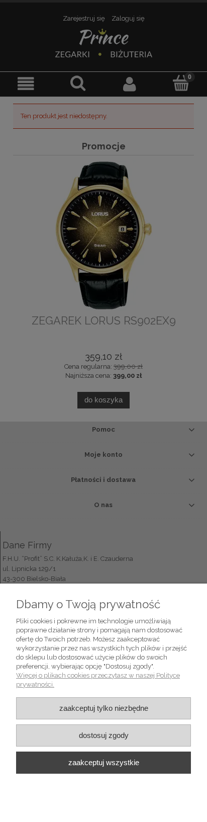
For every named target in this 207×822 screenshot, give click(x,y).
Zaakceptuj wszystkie (103, 762)
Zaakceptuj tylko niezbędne (103, 708)
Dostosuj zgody (104, 735)
